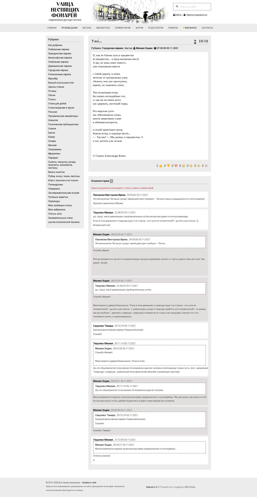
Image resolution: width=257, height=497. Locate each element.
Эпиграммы (55, 149)
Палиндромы (55, 184)
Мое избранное (56, 209)
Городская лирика (58, 70)
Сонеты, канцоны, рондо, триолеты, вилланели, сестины (62, 165)
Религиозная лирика (59, 74)
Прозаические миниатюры (63, 116)
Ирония (52, 145)
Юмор (51, 136)
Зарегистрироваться (196, 15)
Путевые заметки (58, 197)
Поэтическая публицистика (63, 124)
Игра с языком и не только (63, 180)
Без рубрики (55, 45)
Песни (51, 95)
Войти (178, 15)
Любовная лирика (58, 61)
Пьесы (52, 99)
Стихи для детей (57, 103)
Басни (51, 132)
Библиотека (103, 28)
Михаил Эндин (143, 48)
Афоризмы (54, 153)
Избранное (190, 28)
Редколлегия (155, 28)
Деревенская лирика (60, 66)
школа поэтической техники (63, 222)
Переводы (54, 201)
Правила (173, 28)
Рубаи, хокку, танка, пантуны (64, 176)
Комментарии (123, 28)
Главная (51, 28)
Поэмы (52, 91)
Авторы (87, 28)
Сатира (52, 141)
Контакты (207, 28)
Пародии (53, 157)
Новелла (53, 120)
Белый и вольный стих (61, 82)
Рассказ (52, 111)
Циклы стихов (56, 86)
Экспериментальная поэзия (63, 192)
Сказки (52, 128)
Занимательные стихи (60, 217)
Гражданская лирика (59, 53)
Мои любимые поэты (60, 205)
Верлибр (53, 78)
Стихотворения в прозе (61, 107)
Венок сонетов (56, 172)
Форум (139, 28)
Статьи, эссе (55, 213)
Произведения (69, 28)
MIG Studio (190, 487)
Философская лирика (60, 57)
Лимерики (54, 188)
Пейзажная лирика (58, 49)
